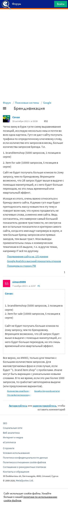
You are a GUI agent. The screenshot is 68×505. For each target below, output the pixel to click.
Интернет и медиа (13, 437)
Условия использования (16, 453)
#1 (39, 285)
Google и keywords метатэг (47, 391)
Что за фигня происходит (19, 395)
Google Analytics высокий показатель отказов (34, 261)
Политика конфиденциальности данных (25, 457)
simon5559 (19, 282)
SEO (5, 423)
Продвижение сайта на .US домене (27, 256)
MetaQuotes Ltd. (25, 480)
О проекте (8, 448)
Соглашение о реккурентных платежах (24, 467)
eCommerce (9, 442)
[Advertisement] (34, 18)
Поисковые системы (27, 102)
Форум (7, 102)
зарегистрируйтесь (44, 405)
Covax (16, 117)
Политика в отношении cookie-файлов (24, 462)
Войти (60, 4)
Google (47, 102)
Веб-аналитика (11, 432)
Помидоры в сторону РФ (21, 265)
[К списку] (10, 109)
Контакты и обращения (16, 471)
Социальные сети (12, 427)
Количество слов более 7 (19, 391)
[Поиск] (50, 5)
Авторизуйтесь (18, 405)
